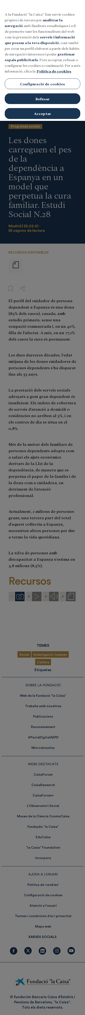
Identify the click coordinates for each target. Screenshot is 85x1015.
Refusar (42, 98)
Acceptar (42, 113)
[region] (42, 60)
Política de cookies (54, 71)
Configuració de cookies (42, 84)
